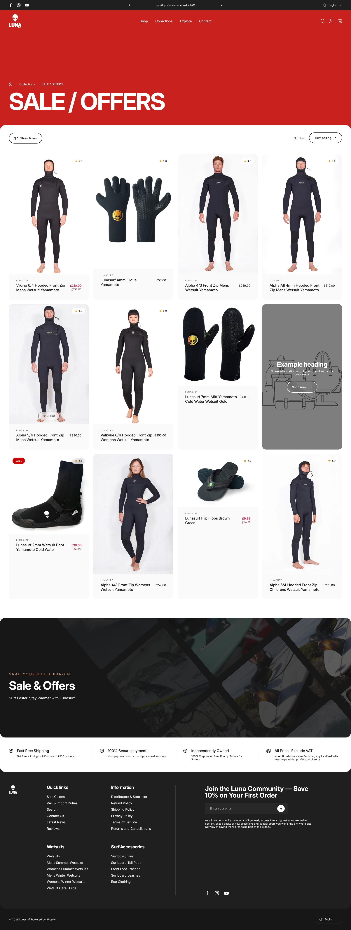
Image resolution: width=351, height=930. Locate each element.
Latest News (56, 822)
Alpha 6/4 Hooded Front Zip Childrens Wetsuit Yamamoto (294, 587)
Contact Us (55, 816)
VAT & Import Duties (62, 803)
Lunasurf (22, 280)
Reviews (53, 829)
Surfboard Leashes (125, 875)
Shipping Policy (123, 809)
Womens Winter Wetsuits (66, 882)
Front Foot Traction (125, 869)
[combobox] (332, 5)
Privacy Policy (122, 816)
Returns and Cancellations (131, 829)
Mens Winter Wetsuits (63, 875)
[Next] (221, 5)
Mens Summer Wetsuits (65, 863)
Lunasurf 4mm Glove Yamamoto (119, 282)
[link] (302, 387)
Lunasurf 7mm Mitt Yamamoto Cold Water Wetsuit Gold (211, 399)
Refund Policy (121, 803)
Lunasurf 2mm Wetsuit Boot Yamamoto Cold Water (40, 547)
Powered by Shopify (43, 919)
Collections (27, 84)
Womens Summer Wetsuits (67, 869)
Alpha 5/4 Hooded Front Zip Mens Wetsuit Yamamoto (40, 437)
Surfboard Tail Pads (126, 863)
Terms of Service (124, 822)
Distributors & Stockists (129, 797)
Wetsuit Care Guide (61, 888)
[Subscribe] (281, 808)
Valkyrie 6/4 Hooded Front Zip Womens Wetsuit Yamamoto (126, 437)
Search (52, 809)
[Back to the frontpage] (11, 84)
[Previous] (130, 5)
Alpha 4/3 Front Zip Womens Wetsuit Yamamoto (125, 587)
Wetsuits (53, 856)
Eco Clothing (121, 882)
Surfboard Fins (122, 856)
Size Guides (56, 797)
